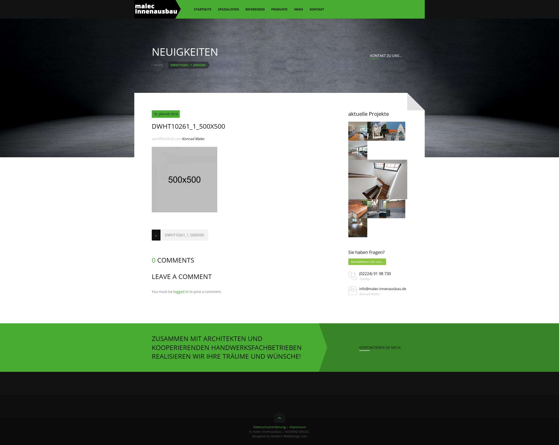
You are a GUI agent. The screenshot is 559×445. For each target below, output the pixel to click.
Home (158, 65)
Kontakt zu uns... (386, 55)
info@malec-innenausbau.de (382, 288)
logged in (180, 291)
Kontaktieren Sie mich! (380, 347)
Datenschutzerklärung (269, 427)
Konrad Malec (193, 138)
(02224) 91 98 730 (375, 273)
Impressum (297, 427)
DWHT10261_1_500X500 (184, 235)
